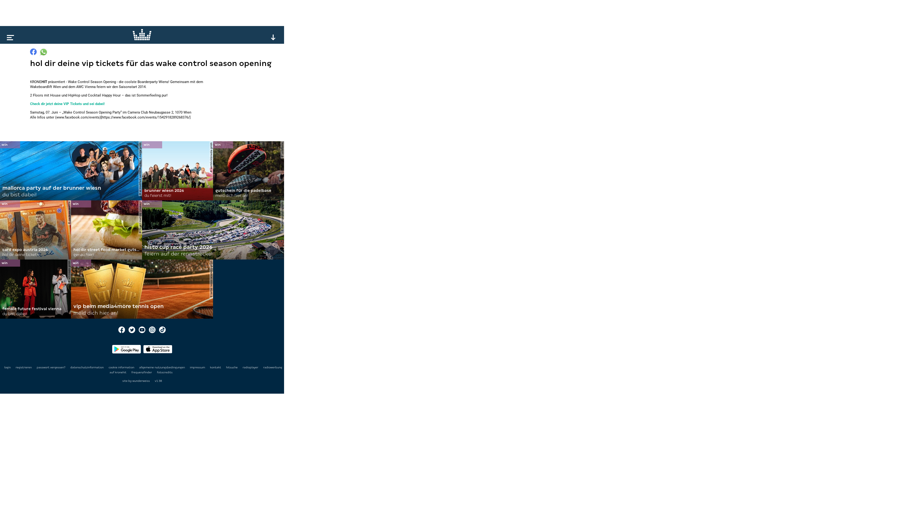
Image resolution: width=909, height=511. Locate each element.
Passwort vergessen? (51, 367)
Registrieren (24, 367)
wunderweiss (141, 381)
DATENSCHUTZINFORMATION (87, 367)
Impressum (198, 367)
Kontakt (216, 367)
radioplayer (251, 367)
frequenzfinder (142, 372)
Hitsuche (232, 367)
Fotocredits (165, 372)
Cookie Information (122, 367)
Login (7, 367)
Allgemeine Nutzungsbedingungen (162, 367)
